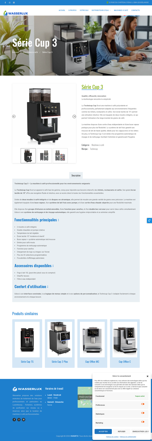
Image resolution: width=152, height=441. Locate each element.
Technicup (94, 148)
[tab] (76, 175)
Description (76, 175)
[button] (147, 376)
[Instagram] (10, 2)
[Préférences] (143, 405)
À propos (72, 10)
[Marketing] (143, 423)
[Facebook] (5, 2)
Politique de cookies (112, 437)
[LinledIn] (14, 2)
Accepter (103, 432)
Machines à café (121, 10)
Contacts (135, 10)
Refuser (121, 432)
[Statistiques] (143, 414)
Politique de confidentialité (128, 437)
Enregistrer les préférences (141, 432)
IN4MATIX (74, 436)
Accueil (62, 10)
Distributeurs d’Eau (100, 10)
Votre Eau (84, 10)
